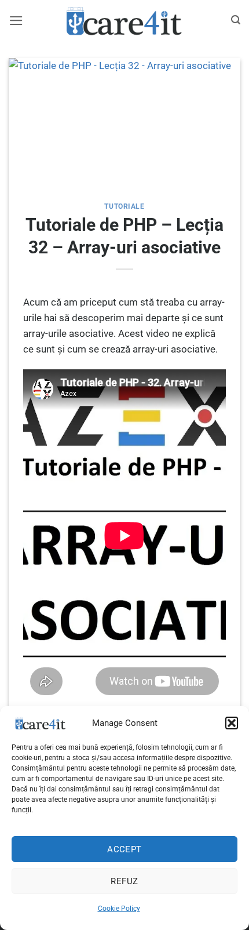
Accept (124, 849)
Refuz (124, 881)
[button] (231, 723)
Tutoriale (124, 206)
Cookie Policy (119, 908)
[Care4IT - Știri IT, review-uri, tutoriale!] (124, 20)
